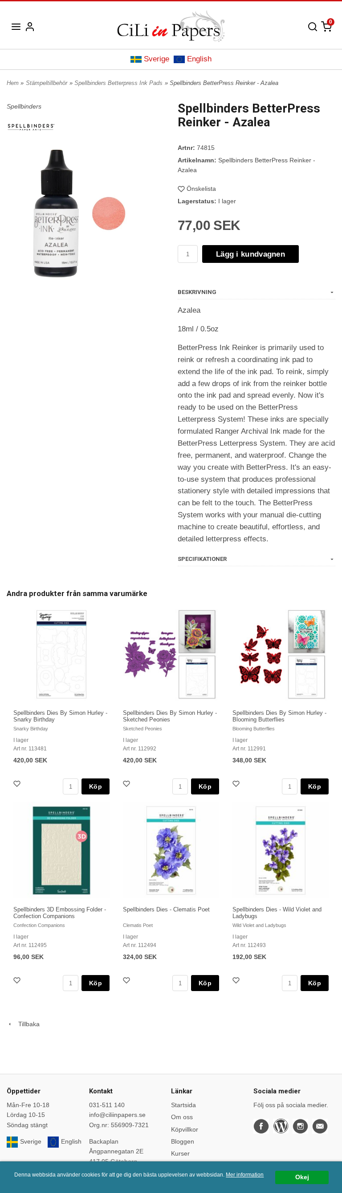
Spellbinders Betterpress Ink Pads (118, 83)
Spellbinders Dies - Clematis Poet (166, 909)
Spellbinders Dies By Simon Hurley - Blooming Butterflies (279, 716)
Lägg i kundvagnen (250, 254)
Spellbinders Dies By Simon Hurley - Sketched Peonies (170, 716)
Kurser (180, 1153)
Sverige (156, 59)
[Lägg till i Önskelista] (17, 785)
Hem (13, 83)
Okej (302, 1177)
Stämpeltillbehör (46, 83)
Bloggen (182, 1141)
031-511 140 (107, 1104)
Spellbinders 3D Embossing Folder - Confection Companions (59, 912)
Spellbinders (24, 106)
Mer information (245, 1175)
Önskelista (201, 188)
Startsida (183, 1104)
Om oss (182, 1116)
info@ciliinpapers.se (117, 1114)
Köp (95, 786)
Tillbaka (26, 1024)
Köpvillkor (184, 1129)
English (199, 59)
